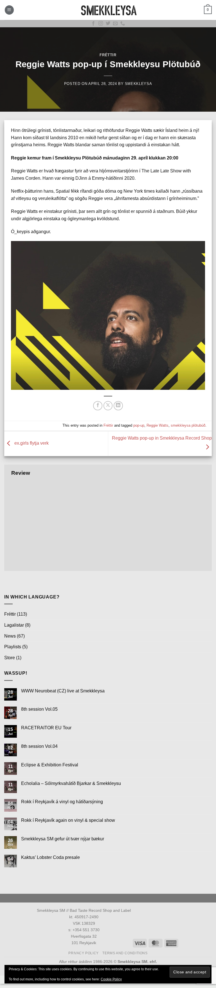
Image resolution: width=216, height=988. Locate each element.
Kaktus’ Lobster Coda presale (50, 857)
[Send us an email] (115, 23)
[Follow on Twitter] (108, 23)
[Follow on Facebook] (93, 23)
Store (9, 657)
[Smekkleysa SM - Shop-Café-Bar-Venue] (108, 10)
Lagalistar (14, 625)
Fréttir (108, 55)
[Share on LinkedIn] (118, 405)
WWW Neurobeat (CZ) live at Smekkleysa (63, 690)
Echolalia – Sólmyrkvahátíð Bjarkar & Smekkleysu (71, 783)
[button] (9, 10)
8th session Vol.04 (39, 746)
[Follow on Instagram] (100, 23)
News (10, 636)
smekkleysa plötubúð (188, 425)
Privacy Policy (83, 953)
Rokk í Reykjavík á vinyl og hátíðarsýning (62, 801)
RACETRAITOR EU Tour (46, 727)
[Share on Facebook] (97, 405)
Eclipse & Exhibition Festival (49, 764)
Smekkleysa (138, 84)
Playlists (12, 646)
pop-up (138, 425)
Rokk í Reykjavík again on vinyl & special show (68, 820)
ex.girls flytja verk (31, 443)
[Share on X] (108, 405)
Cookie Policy (111, 979)
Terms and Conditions (124, 953)
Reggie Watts (157, 425)
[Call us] (122, 23)
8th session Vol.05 (39, 709)
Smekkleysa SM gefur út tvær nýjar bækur (62, 838)
